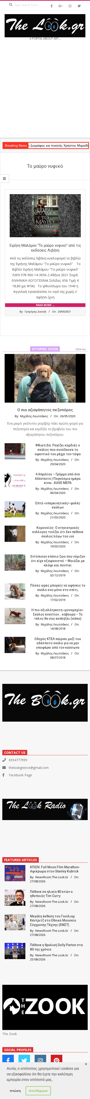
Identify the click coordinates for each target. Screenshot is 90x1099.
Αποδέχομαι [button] (38, 1091)
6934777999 (18, 760)
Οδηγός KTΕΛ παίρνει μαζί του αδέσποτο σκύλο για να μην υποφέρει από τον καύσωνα (57, 643)
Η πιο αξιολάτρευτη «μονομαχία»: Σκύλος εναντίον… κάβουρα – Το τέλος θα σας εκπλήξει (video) (57, 614)
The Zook (9, 1034)
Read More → (45, 305)
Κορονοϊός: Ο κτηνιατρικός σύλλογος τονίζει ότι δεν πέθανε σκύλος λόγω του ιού (57, 532)
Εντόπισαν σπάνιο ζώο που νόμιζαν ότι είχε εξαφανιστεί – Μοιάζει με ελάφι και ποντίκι (57, 561)
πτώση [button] (15, 1091)
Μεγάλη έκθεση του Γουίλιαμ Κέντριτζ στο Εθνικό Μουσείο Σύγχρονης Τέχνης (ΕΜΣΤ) (53, 920)
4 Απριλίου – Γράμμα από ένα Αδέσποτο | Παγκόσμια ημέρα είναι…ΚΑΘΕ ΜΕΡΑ (58, 478)
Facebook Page (20, 775)
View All (81, 349)
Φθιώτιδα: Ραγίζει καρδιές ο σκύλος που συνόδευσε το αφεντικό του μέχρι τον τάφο (58, 449)
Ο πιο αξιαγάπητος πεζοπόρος (45, 409)
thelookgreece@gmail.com (29, 767)
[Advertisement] (45, 90)
